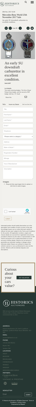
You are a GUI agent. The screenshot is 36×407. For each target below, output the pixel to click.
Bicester (6, 356)
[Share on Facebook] (14, 97)
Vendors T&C (7, 348)
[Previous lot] (10, 28)
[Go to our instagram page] (22, 97)
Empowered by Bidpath (18, 404)
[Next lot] (20, 28)
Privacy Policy (22, 402)
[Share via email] (26, 97)
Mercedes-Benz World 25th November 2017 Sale (14, 16)
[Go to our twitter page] (8, 320)
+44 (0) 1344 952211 (9, 343)
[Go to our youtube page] (12, 320)
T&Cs (4, 104)
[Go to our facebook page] (4, 320)
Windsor (6, 367)
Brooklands (7, 359)
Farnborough (8, 362)
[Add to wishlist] (32, 28)
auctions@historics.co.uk (10, 337)
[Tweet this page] (18, 97)
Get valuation (24, 277)
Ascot (5, 353)
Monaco (6, 364)
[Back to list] (6, 28)
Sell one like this (27, 104)
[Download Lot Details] (28, 28)
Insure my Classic (14, 104)
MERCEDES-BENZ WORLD (11, 370)
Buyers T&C (6, 345)
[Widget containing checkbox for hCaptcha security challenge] (17, 211)
